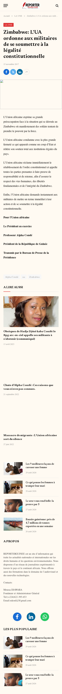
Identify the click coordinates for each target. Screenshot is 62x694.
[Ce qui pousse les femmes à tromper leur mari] (13, 487)
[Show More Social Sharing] (26, 72)
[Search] (57, 5)
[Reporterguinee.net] (31, 5)
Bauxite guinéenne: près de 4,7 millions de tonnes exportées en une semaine (40, 523)
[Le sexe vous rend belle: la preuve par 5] (13, 505)
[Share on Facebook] (6, 72)
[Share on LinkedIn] (20, 72)
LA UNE (8, 24)
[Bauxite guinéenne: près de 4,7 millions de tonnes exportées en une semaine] (13, 524)
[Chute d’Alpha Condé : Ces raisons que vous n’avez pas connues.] (31, 365)
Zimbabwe (34, 276)
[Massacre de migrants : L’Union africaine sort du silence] (31, 415)
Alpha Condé (11, 276)
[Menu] (5, 5)
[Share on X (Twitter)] (13, 72)
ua (24, 276)
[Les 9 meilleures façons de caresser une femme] (13, 468)
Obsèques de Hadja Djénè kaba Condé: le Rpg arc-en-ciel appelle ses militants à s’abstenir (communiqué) (29, 335)
